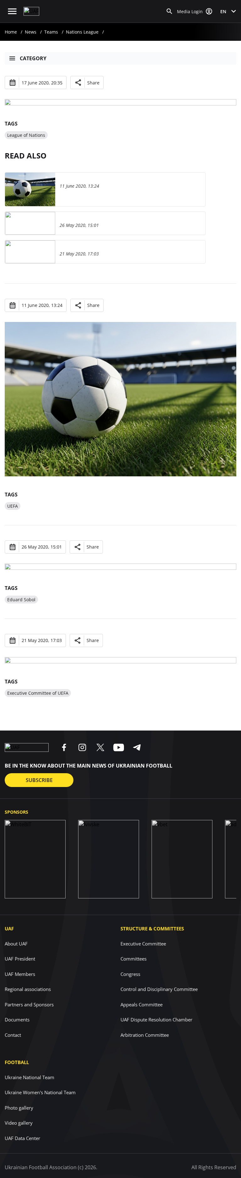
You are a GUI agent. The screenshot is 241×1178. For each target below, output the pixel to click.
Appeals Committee (141, 1004)
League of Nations (26, 135)
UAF (9, 928)
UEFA (12, 506)
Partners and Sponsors (29, 1004)
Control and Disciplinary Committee (159, 989)
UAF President (20, 959)
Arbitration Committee (144, 1035)
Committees (133, 959)
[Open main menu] (12, 11)
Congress (130, 974)
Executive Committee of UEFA (37, 693)
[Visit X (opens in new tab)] (100, 747)
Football (17, 1062)
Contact (13, 1035)
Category (33, 58)
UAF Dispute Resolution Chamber (156, 1019)
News (30, 32)
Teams (51, 32)
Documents (17, 1019)
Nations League (82, 32)
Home (11, 32)
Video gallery (19, 1123)
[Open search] (169, 11)
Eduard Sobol (21, 599)
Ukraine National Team (29, 1077)
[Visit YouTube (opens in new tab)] (118, 747)
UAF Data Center (22, 1138)
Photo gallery (19, 1108)
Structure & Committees (152, 928)
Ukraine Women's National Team (40, 1092)
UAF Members (20, 974)
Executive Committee (143, 943)
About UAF (16, 943)
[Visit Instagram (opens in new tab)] (82, 747)
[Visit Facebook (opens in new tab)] (64, 747)
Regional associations (28, 989)
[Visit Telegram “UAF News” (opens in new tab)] (136, 747)
